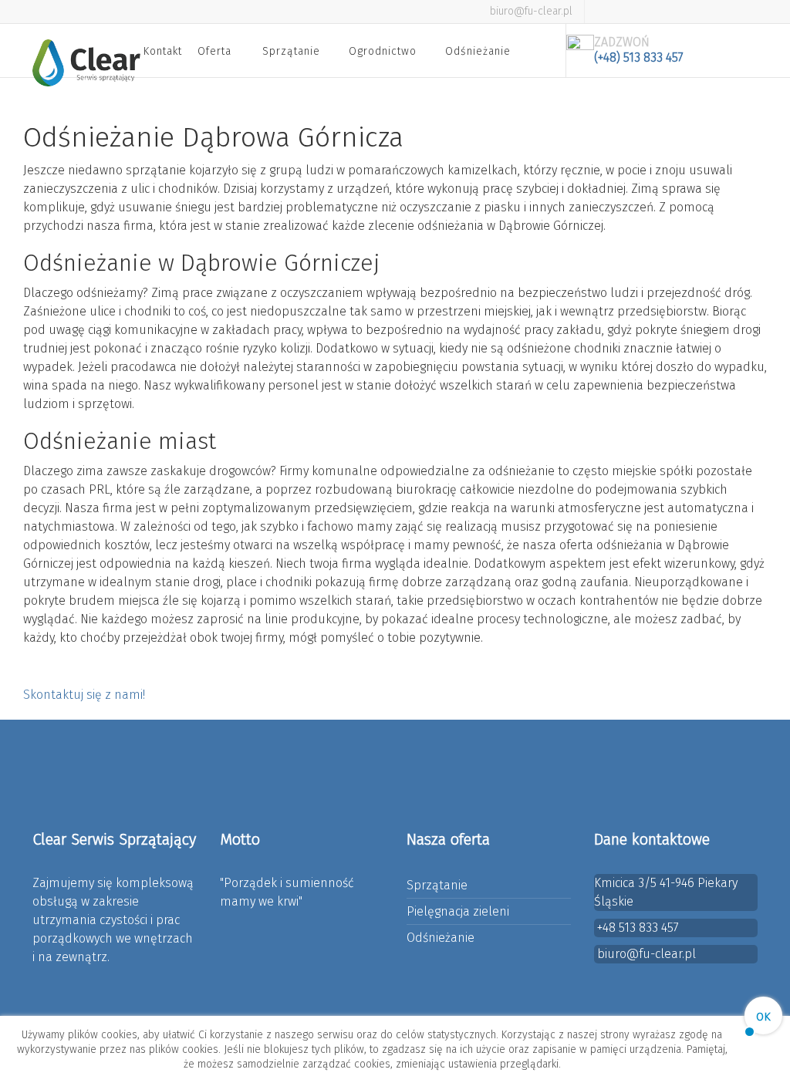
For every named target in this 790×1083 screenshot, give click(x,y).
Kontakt (162, 51)
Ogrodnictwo (383, 51)
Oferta (214, 51)
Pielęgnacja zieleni (458, 911)
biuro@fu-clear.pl (531, 11)
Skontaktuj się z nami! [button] (84, 694)
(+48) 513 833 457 (639, 57)
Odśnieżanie (478, 51)
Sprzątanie (291, 51)
